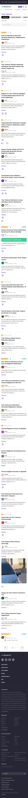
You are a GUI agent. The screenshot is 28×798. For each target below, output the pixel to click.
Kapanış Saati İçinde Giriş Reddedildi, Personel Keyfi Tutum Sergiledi (14, 703)
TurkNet (16, 721)
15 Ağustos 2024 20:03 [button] (9, 598)
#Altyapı (3, 110)
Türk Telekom (17, 9)
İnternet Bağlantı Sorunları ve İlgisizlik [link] (13, 471)
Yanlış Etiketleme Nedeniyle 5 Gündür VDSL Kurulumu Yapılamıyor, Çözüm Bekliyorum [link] (13, 124)
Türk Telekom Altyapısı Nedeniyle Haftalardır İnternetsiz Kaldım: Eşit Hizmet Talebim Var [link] (12, 66)
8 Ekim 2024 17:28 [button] (8, 475)
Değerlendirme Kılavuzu (7, 789)
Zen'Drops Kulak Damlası (19, 758)
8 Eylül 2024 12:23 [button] (8, 523)
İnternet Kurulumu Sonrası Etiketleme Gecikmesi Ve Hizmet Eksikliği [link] (13, 231)
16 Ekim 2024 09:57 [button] (8, 456)
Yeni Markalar (4, 729)
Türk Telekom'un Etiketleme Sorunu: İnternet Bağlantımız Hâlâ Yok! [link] (13, 381)
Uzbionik (3, 758)
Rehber (3, 673)
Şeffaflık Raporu (5, 676)
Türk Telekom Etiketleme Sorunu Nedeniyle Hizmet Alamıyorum (12, 201)
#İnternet (3, 52)
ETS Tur (16, 742)
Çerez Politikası (5, 787)
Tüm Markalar (4, 727)
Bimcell (2, 725)
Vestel (15, 738)
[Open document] (2, 113)
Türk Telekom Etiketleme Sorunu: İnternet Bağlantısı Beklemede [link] (12, 362)
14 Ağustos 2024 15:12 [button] (9, 619)
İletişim (3, 682)
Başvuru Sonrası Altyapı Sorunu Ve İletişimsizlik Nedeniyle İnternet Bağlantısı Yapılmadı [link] (12, 151)
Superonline (16, 723)
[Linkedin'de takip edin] (13, 660)
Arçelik (2, 738)
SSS (2, 679)
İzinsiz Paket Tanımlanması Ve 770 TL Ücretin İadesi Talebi (13, 697)
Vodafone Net (17, 717)
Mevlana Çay (17, 754)
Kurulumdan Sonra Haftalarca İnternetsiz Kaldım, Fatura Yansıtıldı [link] (12, 176)
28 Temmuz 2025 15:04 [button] (9, 235)
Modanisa (3, 736)
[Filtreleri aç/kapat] (25, 21)
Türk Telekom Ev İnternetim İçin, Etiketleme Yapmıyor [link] (12, 495)
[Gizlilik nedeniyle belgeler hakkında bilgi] (2, 55)
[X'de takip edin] (2, 660)
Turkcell (16, 725)
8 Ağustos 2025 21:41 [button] (9, 157)
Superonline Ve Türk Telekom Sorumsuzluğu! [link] (11, 518)
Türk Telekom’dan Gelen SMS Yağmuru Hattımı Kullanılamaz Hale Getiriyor (14, 705)
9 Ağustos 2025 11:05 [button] (9, 130)
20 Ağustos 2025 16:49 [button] (9, 101)
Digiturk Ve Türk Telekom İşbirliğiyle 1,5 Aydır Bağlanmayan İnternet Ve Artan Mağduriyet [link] (13, 95)
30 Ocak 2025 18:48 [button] (8, 432)
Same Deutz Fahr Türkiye (19, 760)
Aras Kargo (3, 740)
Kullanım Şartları (5, 782)
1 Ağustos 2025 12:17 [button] (8, 205)
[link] (2, 143)
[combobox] (14, 24)
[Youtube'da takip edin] (6, 660)
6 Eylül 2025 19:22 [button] (8, 43)
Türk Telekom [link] (6, 14)
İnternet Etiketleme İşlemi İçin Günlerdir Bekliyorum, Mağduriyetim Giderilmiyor (13, 37)
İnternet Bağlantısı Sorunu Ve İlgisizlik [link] (13, 428)
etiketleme (5, 17)
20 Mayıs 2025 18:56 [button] (8, 292)
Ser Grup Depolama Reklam (7, 756)
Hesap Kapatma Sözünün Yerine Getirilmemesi (11, 692)
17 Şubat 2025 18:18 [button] (8, 367)
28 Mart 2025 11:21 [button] (8, 316)
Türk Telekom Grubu (8, 9)
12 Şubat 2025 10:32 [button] (8, 386)
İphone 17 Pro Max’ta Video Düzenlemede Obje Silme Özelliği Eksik (14, 701)
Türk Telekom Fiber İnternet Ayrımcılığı (10, 542)
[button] (6, 33)
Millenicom (3, 723)
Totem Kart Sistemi (5, 752)
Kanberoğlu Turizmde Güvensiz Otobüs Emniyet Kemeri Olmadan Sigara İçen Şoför (14, 696)
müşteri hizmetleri (15, 17)
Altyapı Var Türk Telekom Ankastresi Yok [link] (13, 593)
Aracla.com (3, 760)
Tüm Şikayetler (4, 711)
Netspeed (3, 717)
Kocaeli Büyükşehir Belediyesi (20, 752)
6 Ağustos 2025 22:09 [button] (9, 181)
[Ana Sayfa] (6, 7)
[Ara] (23, 6)
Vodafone (16, 719)
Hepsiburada (17, 736)
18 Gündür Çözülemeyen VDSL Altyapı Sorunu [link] (13, 258)
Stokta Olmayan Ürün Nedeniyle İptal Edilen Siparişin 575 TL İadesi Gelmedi (14, 699)
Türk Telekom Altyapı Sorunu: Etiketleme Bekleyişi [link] (11, 339)
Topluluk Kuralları (5, 784)
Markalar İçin (4, 667)
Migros (15, 740)
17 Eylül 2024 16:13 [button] (8, 499)
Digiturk (3, 721)
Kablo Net (3, 719)
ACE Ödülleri (4, 670)
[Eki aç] (14, 570)
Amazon (16, 743)
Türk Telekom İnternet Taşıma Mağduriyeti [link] (11, 614)
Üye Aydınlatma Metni (6, 778)
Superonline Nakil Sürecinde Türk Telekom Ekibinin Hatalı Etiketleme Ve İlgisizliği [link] (13, 286)
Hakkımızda (4, 664)
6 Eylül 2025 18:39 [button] (8, 72)
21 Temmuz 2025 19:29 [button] (9, 263)
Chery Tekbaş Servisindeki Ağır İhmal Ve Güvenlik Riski (13, 709)
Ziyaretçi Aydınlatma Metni (8, 780)
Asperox (16, 756)
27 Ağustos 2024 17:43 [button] (9, 547)
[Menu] (26, 7)
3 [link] (15, 647)
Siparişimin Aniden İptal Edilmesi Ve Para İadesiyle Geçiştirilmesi (14, 694)
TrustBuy (3, 794)
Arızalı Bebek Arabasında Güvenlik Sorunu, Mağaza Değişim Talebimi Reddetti (14, 707)
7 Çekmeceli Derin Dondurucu (7, 766)
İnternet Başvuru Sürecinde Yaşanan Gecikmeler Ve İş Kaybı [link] (13, 312)
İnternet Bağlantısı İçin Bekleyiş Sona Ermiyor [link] (13, 452)
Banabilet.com (4, 754)
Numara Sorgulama (5, 742)
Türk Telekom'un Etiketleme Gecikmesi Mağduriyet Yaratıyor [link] (11, 406)
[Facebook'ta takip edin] (9, 660)
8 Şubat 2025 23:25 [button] (8, 410)
